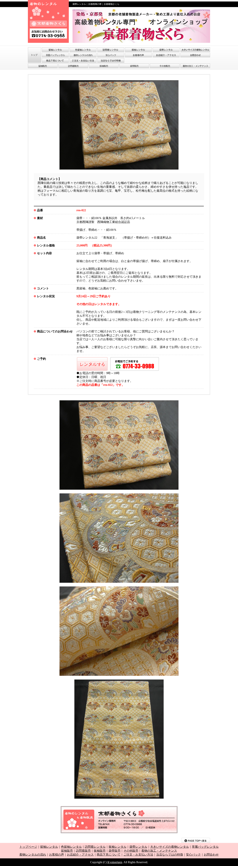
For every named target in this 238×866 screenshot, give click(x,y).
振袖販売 (100, 850)
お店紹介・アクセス (80, 854)
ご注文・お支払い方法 (138, 854)
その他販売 (130, 850)
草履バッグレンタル (205, 846)
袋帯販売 (114, 850)
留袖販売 (67, 850)
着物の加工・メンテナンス (159, 850)
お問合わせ (211, 854)
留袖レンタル (49, 846)
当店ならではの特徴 (169, 854)
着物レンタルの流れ (32, 854)
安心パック (193, 854)
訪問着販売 (83, 850)
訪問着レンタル (95, 846)
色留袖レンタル (71, 846)
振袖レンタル (117, 846)
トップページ (28, 846)
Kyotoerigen (114, 862)
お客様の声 (56, 854)
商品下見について (108, 854)
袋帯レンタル (138, 846)
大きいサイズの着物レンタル (169, 846)
